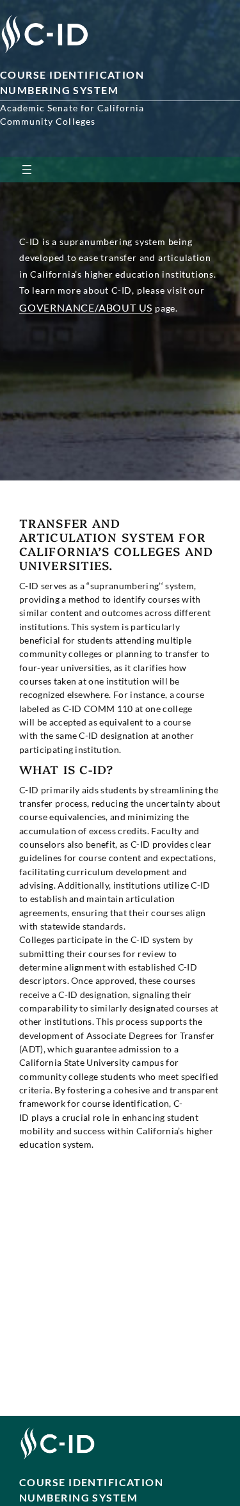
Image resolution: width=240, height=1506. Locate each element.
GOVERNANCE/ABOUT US (85, 307)
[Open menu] (27, 169)
